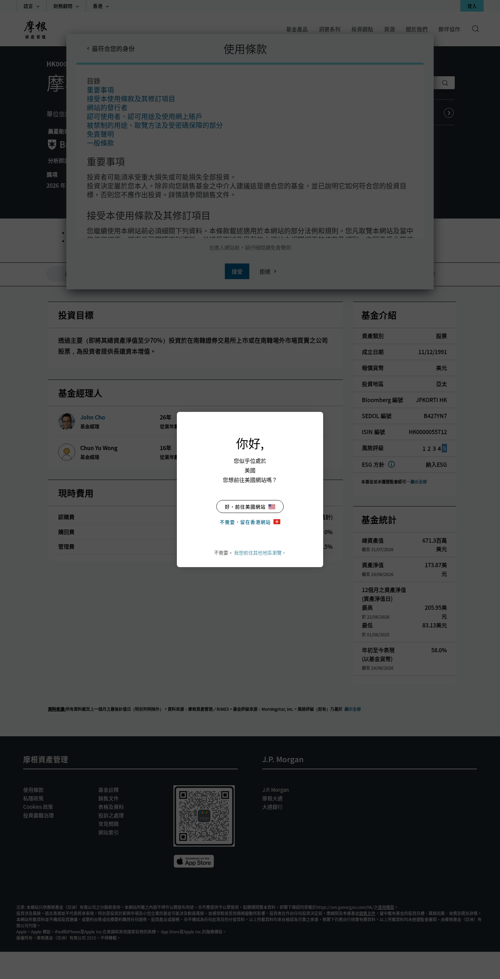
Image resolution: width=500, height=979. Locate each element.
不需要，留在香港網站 (245, 521)
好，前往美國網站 (245, 506)
